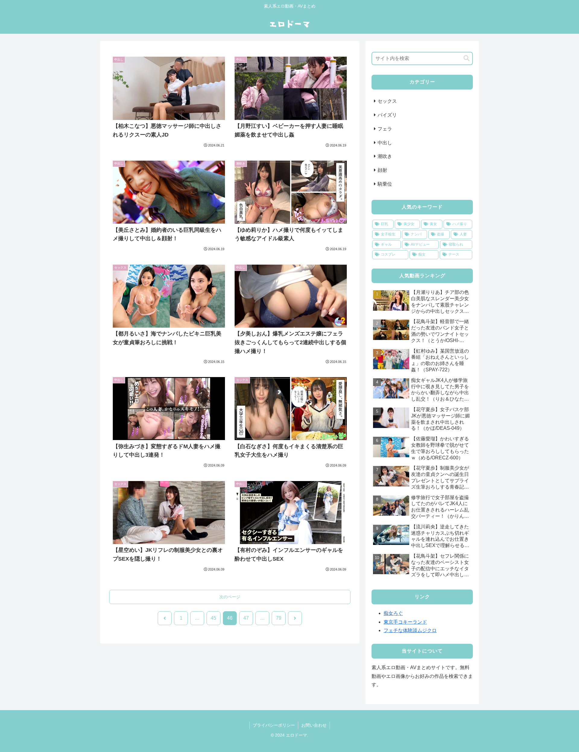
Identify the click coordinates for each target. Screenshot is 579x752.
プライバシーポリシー (274, 725)
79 (278, 618)
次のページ (229, 596)
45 (213, 618)
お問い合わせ (314, 725)
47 (246, 618)
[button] (466, 58)
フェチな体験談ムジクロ (410, 630)
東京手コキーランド (405, 622)
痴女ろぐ (393, 613)
